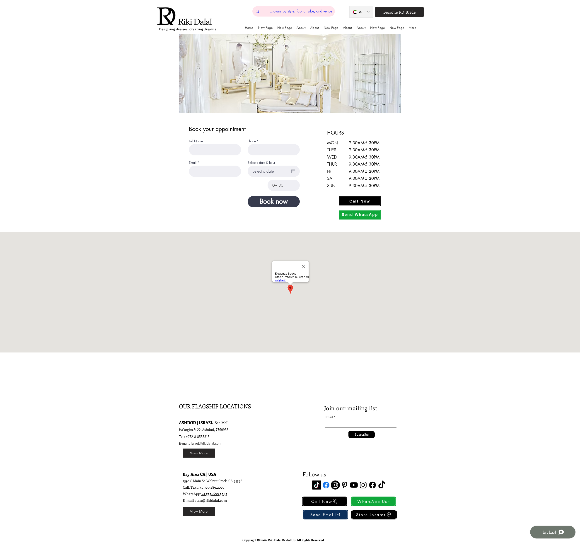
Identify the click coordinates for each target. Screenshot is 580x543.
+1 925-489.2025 (212, 487)
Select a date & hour (261, 162)
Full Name (196, 141)
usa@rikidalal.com (212, 500)
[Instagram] (335, 485)
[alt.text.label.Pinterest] (344, 485)
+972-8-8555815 (198, 436)
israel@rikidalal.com (206, 443)
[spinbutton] (284, 185)
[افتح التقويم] (293, 171)
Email (192, 162)
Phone (252, 141)
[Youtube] (353, 485)
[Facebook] (326, 485)
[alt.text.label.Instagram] (363, 485)
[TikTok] (316, 485)
